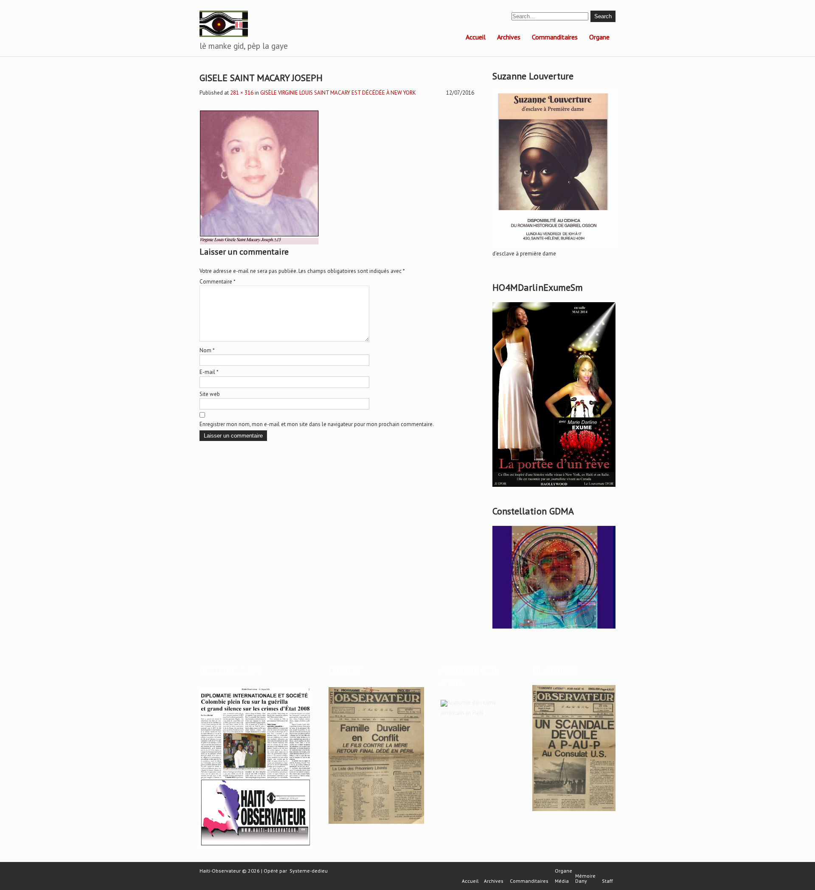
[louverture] (553, 246)
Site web (210, 394)
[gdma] (553, 628)
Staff (607, 881)
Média (562, 881)
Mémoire (585, 876)
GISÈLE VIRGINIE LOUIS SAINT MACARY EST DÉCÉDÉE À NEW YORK (338, 92)
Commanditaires (555, 37)
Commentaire (218, 281)
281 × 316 (241, 92)
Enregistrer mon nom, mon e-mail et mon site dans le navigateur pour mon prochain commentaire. (317, 424)
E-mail (209, 372)
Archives (508, 37)
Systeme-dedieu (308, 871)
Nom (207, 350)
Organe (599, 37)
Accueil (476, 37)
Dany (581, 881)
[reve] (553, 487)
